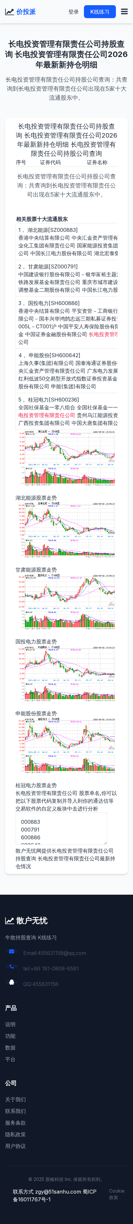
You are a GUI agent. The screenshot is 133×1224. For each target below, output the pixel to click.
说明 (10, 1024)
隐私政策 (15, 1134)
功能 (10, 1036)
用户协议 (15, 1146)
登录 (73, 11)
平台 (10, 1059)
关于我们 (15, 1099)
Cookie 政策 (117, 1194)
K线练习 (99, 11)
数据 (10, 1047)
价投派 (26, 12)
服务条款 (15, 1122)
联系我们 (15, 1111)
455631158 (45, 984)
